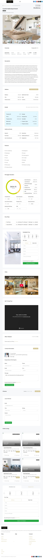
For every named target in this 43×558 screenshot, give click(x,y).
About (2, 538)
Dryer (7, 155)
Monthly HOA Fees (8, 206)
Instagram (30, 536)
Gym (7, 157)
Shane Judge (7, 455)
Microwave (8, 164)
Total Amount (7, 196)
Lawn (7, 162)
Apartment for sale (8, 473)
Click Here (16, 341)
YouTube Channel (32, 539)
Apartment (9, 5)
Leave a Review (37, 391)
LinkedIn (30, 542)
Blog (2, 553)
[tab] (33, 18)
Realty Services (4, 541)
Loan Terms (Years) (8, 201)
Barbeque (8, 153)
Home (5, 5)
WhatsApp (25, 354)
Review (6, 412)
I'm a (23, 368)
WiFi (24, 162)
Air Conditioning (9, 150)
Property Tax (19, 201)
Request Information (9, 384)
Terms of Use (18, 382)
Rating (23, 408)
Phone (23, 363)
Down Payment (19, 196)
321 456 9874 (19, 354)
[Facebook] (33, 1)
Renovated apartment (28, 447)
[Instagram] (38, 1)
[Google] (39, 556)
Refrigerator (25, 150)
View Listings (36, 348)
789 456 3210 (13, 354)
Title (6, 408)
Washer (24, 160)
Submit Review (8, 422)
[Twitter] (35, 1)
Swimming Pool (26, 155)
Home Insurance (31, 201)
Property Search (4, 539)
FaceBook (30, 538)
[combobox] (30, 246)
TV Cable (24, 157)
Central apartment (7, 447)
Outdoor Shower (9, 167)
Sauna (24, 153)
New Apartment (26, 473)
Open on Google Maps (34, 89)
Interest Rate (30, 196)
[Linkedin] (42, 1)
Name (6, 363)
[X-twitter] (40, 1)
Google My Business (32, 541)
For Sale (14, 434)
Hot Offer (17, 434)
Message (6, 373)
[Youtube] (37, 1)
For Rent (4, 10)
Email (6, 368)
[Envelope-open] (41, 556)
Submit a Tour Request (30, 263)
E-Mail (30, 544)
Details (17, 451)
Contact (2, 551)
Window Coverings (26, 164)
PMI (17, 206)
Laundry (7, 160)
